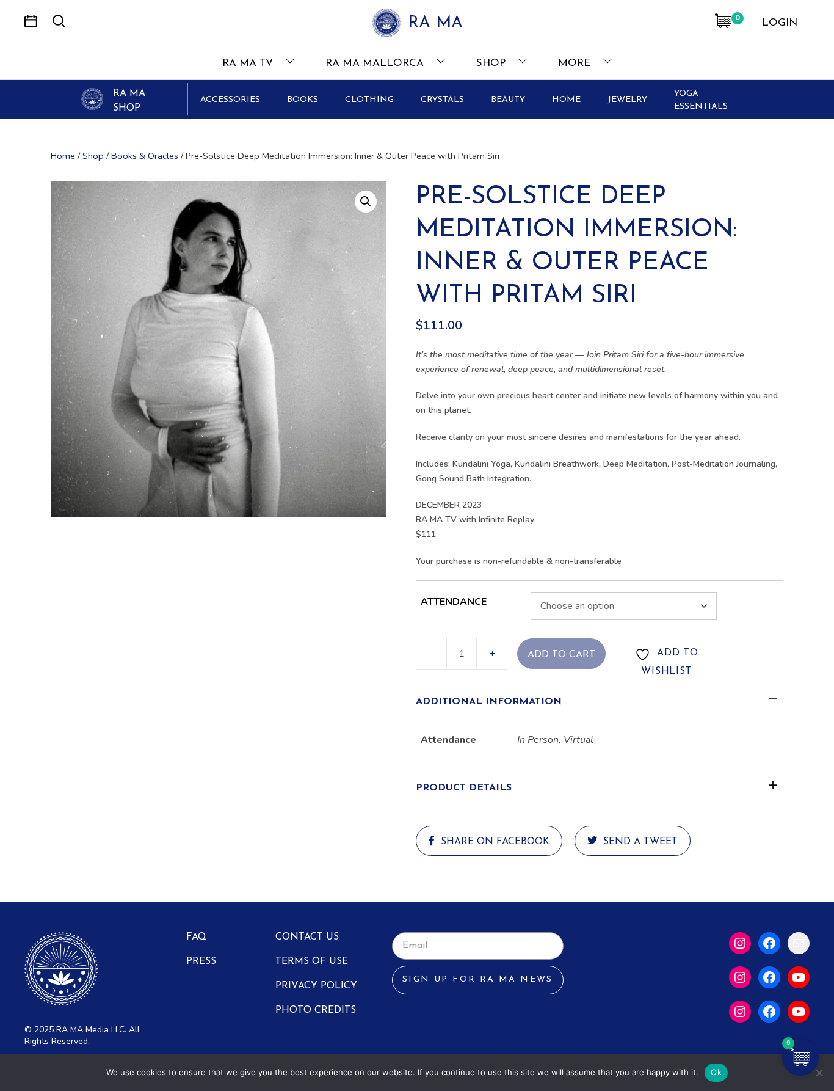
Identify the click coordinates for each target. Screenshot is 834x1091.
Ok (716, 1072)
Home (63, 156)
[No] (819, 1073)
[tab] (599, 702)
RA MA (435, 23)
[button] (366, 202)
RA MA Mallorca (376, 63)
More (575, 63)
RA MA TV (249, 63)
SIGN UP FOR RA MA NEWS (477, 979)
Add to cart (561, 655)
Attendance (454, 601)
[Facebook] (769, 943)
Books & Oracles (144, 156)
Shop (492, 63)
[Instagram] (740, 943)
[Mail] (799, 943)
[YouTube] (799, 977)
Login (779, 23)
